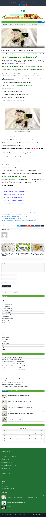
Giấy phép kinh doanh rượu (7, 331)
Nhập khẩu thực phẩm (5, 343)
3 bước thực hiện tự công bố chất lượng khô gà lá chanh (12, 212)
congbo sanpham (6, 53)
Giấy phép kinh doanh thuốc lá (7, 333)
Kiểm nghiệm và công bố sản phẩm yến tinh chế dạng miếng (38, 254)
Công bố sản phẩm (30, 53)
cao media (4, 214)
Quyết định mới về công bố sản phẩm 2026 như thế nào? (23, 254)
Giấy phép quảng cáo (5, 337)
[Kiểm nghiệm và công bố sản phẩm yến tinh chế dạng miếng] (38, 247)
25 (10, 438)
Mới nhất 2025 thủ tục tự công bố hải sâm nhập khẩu (11, 218)
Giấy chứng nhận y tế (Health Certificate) (9, 326)
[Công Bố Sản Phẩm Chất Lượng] (23, 10)
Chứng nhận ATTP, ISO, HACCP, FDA (7, 488)
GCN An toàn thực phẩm (6, 316)
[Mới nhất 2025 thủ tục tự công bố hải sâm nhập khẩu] (23, 38)
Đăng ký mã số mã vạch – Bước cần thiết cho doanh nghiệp (22, 2)
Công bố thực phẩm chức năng (7, 308)
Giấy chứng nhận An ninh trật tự (7, 318)
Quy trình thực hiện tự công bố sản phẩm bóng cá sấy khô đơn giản (14, 220)
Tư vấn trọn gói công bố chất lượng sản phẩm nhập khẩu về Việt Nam (7, 254)
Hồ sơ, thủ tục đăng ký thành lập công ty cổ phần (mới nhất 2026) (13, 359)
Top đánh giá (17, 390)
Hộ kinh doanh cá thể (5, 339)
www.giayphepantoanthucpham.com (8, 464)
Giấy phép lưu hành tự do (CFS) (7, 335)
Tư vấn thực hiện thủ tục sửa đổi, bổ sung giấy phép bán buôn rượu (14, 361)
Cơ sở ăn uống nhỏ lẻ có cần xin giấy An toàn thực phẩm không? (13, 378)
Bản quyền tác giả (5, 300)
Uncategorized (4, 349)
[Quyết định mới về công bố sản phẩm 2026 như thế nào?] (23, 247)
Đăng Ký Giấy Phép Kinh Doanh (7, 310)
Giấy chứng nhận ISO (5, 324)
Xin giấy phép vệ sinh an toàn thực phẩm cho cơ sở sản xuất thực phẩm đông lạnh (22, 497)
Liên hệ (2, 476)
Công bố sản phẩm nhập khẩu (39, 53)
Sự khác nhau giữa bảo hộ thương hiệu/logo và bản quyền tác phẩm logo (15, 386)
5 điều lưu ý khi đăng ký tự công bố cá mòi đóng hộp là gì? (33, 212)
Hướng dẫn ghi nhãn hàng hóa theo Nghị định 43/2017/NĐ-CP (13, 384)
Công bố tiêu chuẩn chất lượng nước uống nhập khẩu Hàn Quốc (18, 508)
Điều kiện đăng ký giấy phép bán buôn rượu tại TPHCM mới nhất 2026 (14, 363)
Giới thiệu (3, 479)
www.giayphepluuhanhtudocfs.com (7, 466)
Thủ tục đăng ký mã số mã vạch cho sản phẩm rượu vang (12, 376)
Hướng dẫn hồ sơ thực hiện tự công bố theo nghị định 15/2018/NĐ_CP (14, 216)
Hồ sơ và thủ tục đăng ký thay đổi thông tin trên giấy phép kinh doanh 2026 (15, 369)
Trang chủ (3, 481)
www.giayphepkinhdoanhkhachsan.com (8, 465)
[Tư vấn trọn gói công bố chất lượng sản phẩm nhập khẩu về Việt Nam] (8, 247)
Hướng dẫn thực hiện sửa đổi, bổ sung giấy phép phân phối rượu (13, 373)
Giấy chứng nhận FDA (5, 320)
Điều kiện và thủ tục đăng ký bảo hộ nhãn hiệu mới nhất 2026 (12, 382)
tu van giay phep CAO (31, 220)
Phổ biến (4, 390)
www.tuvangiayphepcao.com (6, 462)
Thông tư (3, 345)
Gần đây (10, 390)
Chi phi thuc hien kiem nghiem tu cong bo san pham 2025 (17, 214)
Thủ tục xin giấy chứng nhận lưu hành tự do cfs (16, 502)
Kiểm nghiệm (4, 341)
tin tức (3, 347)
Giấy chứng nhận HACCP (6, 322)
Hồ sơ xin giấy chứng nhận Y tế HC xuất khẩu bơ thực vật (12, 380)
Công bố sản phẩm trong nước (7, 306)
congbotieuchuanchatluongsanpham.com (15, 514)
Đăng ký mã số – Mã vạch (6, 314)
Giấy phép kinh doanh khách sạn (7, 328)
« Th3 (11, 442)
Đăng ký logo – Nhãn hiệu (6, 312)
